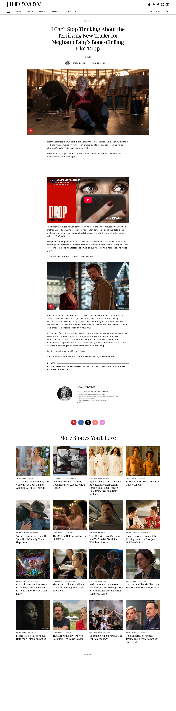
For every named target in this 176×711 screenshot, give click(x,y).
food (30, 12)
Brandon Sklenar (101, 233)
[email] (4, 57)
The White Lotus (62, 148)
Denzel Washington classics (94, 142)
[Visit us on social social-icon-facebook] (158, 4)
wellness (56, 12)
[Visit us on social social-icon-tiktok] (149, 4)
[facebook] (4, 37)
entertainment (88, 21)
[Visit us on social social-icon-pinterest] (153, 4)
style (18, 12)
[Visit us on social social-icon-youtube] (167, 4)
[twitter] (4, 44)
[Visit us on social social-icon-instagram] (162, 4)
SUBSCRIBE (155, 12)
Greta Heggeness (80, 63)
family (42, 12)
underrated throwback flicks (65, 142)
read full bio (80, 402)
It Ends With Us (61, 236)
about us (71, 12)
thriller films (55, 145)
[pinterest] (30, 131)
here (112, 357)
